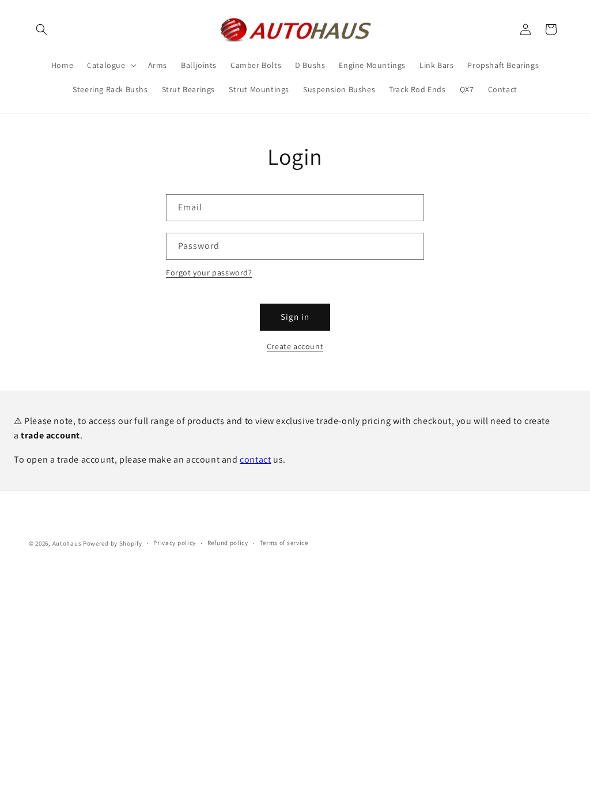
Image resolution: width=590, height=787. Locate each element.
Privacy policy (174, 543)
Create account (295, 346)
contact (255, 459)
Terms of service (284, 543)
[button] (41, 29)
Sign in (295, 316)
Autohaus (67, 543)
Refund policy (227, 543)
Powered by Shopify (112, 543)
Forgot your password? (209, 272)
